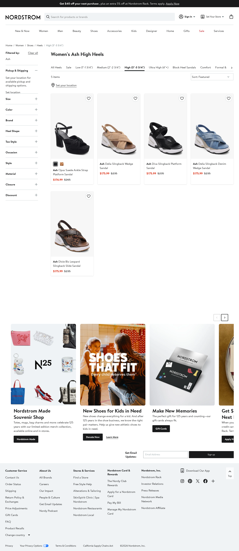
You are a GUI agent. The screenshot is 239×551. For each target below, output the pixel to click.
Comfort (205, 67)
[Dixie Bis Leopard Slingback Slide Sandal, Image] (72, 224)
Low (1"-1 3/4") (84, 67)
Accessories (114, 31)
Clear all (33, 53)
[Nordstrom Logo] (23, 17)
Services (219, 31)
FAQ (8, 521)
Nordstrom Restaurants (87, 508)
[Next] (231, 67)
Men (60, 31)
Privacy (9, 545)
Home (170, 31)
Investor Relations (152, 484)
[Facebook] (205, 481)
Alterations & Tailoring (87, 491)
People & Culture (49, 497)
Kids (134, 31)
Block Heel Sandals (184, 67)
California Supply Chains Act (98, 545)
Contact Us (12, 477)
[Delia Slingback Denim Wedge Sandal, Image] (212, 126)
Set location (13, 92)
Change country (15, 535)
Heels (40, 45)
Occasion (11, 152)
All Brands (45, 477)
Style (9, 163)
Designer (151, 31)
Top (230, 476)
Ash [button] (8, 59)
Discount (11, 195)
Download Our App (198, 470)
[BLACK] (55, 164)
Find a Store (80, 477)
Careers (44, 484)
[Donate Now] (112, 364)
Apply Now (172, 3)
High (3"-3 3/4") (135, 67)
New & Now (22, 31)
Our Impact (46, 491)
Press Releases (150, 490)
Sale (201, 31)
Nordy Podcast (48, 511)
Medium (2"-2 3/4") (108, 67)
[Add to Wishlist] (88, 98)
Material (11, 173)
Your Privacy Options (31, 545)
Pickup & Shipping (17, 70)
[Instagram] (182, 481)
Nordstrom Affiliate (153, 508)
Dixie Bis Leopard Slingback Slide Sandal (66, 264)
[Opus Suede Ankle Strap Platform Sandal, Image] (72, 126)
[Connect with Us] (213, 481)
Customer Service (16, 470)
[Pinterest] (190, 481)
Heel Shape (12, 131)
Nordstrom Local (83, 515)
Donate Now (93, 437)
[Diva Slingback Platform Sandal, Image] (165, 126)
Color (9, 109)
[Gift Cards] (182, 364)
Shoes (94, 31)
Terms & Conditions (65, 545)
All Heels (56, 67)
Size (8, 99)
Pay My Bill (114, 503)
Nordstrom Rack (151, 477)
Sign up (211, 454)
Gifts (187, 31)
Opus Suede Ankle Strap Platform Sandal (70, 172)
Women (43, 31)
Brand (9, 120)
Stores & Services (84, 470)
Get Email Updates (50, 504)
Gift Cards (161, 428)
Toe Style (11, 141)
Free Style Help (82, 484)
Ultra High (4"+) (158, 67)
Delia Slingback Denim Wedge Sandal (209, 166)
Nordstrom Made (26, 439)
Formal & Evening (226, 67)
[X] (198, 481)
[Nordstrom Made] (43, 364)
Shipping (10, 491)
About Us (45, 470)
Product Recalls (14, 528)
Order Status (13, 484)
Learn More (112, 437)
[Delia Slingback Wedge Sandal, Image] (119, 126)
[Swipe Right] (224, 317)
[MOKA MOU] (62, 164)
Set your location (66, 85)
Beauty (77, 31)
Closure (10, 184)
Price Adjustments (16, 508)
